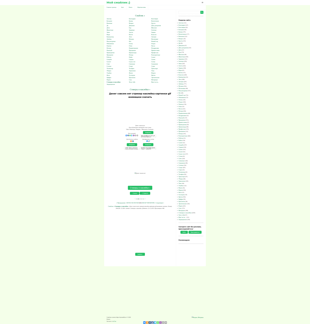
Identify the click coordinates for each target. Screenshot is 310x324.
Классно (153, 34)
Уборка (109, 71)
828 (148, 203)
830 (153, 203)
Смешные (132, 64)
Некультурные (111, 41)
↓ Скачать (134, 193)
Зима (108, 32)
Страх (153, 66)
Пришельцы (132, 52)
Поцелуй (109, 50)
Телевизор (110, 68)
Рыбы (130, 57)
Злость (131, 32)
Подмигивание (133, 48)
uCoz (114, 321)
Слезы (153, 61)
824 (138, 203)
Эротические (155, 77)
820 (128, 203)
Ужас (152, 71)
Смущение (154, 64)
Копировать (148, 132)
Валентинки (155, 21)
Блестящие (154, 19)
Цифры (109, 77)
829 (151, 203)
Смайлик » (140, 15)
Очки (130, 46)
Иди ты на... (155, 82)
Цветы (153, 75)
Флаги (131, 73)
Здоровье (132, 30)
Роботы (109, 57)
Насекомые (154, 39)
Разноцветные (155, 55)
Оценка (109, 46)
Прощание (110, 55)
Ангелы (109, 19)
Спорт (131, 66)
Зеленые (153, 30)
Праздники (132, 50)
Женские (154, 28)
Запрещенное (111, 84)
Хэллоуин (132, 75)
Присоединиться (195, 232)
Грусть (153, 23)
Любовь (109, 39)
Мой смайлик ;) (118, 2)
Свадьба (109, 59)
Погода (109, 48)
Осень (131, 43)
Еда (130, 28)
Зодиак (153, 32)
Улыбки (109, 73)
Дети (108, 28)
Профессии (154, 52)
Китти (131, 34)
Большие (109, 21)
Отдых (153, 43)
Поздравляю (155, 48)
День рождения (156, 25)
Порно (109, 80)
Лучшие (153, 37)
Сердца (131, 59)
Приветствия (155, 50)
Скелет (109, 61)
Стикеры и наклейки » (140, 89)
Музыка (131, 39)
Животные (110, 30)
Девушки (132, 25)
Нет (130, 41)
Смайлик (110, 206)
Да (107, 25)
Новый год (154, 41)
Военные (109, 23)
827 (146, 203)
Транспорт (154, 68)
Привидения (110, 52)
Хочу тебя (132, 82)
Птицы (131, 55)
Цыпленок (132, 77)
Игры (108, 34)
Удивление (132, 71)
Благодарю (132, 19)
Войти (184, 232)
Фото (108, 75)
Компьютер (110, 37)
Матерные (154, 80)
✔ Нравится (145, 193)
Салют (153, 57)
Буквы (131, 21)
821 (130, 203)
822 (133, 203)
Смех (108, 64)
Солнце (109, 66)
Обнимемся (110, 43)
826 (143, 203)
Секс (130, 80)
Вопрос (131, 23)
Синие (153, 59)
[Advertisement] (140, 110)
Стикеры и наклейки (113, 82)
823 (135, 203)
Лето (130, 37)
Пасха (153, 46)
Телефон (131, 68)
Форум (153, 73)
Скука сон (132, 61)
